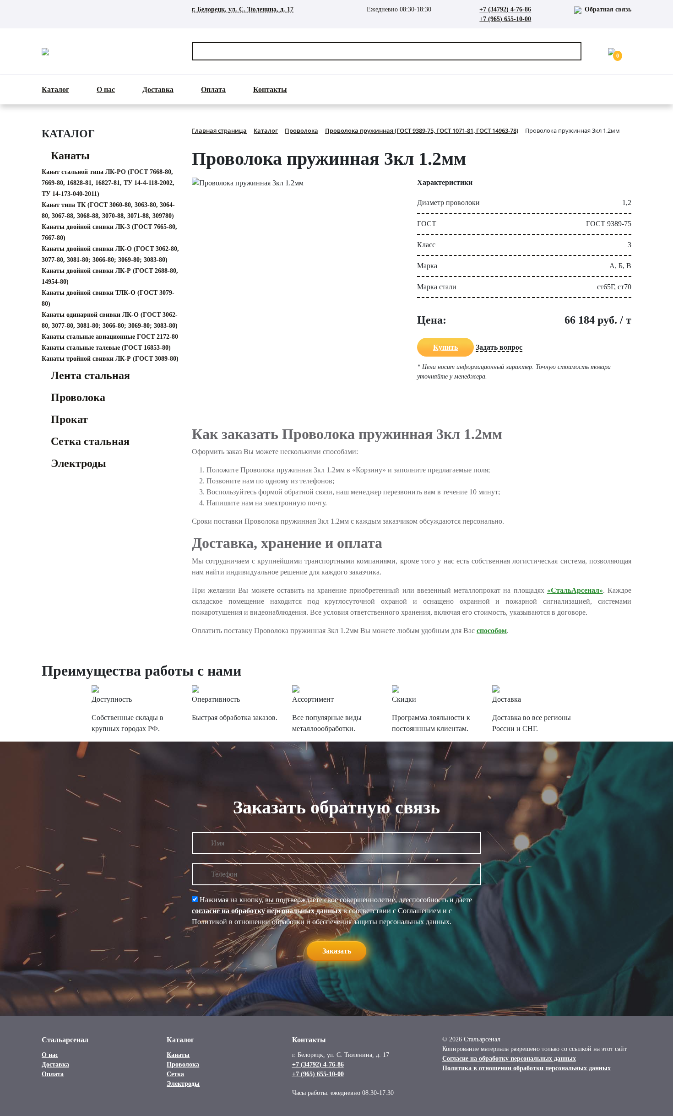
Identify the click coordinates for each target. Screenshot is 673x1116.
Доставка (158, 89)
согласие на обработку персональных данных (267, 911)
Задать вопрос (499, 347)
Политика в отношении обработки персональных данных (526, 1068)
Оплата (213, 89)
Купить (445, 347)
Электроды (78, 463)
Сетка (175, 1074)
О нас (106, 89)
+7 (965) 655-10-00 (505, 19)
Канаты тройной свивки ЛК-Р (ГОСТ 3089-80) (110, 358)
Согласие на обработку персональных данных (509, 1058)
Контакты (270, 89)
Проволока (78, 397)
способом (492, 630)
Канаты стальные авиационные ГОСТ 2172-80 (110, 336)
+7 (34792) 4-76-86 (505, 9)
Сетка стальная (90, 441)
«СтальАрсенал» (575, 590)
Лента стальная (90, 375)
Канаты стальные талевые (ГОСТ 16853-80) (106, 347)
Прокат (69, 419)
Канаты (70, 156)
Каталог (55, 89)
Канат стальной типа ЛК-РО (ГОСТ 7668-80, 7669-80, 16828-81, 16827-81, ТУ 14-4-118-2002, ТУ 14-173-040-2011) (108, 182)
